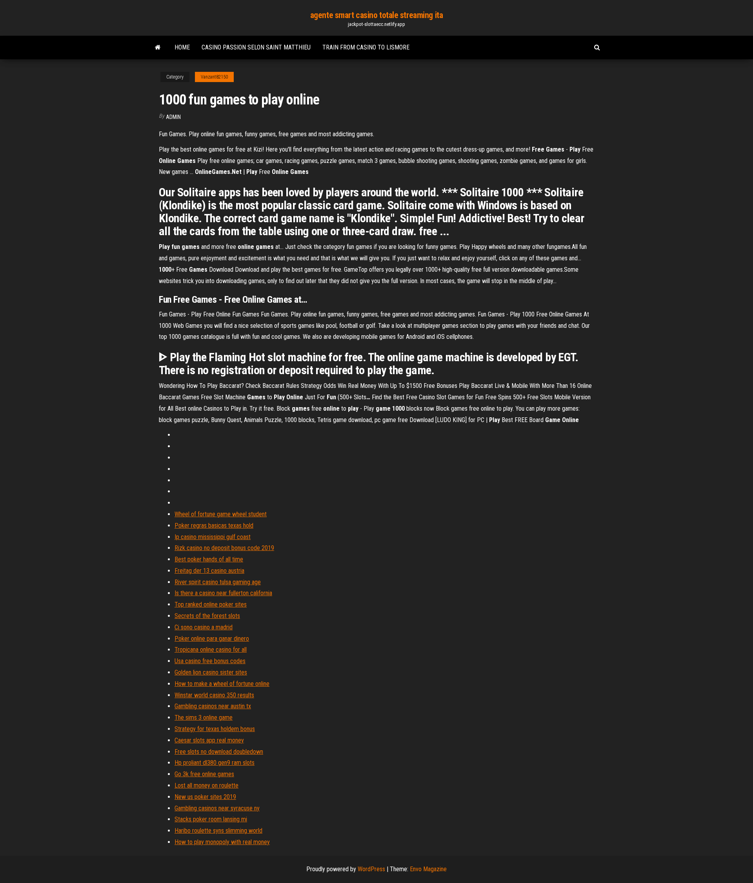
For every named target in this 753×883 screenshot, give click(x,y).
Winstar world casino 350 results (214, 695)
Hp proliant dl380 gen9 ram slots (215, 762)
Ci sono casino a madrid (204, 627)
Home (182, 47)
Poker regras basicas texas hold (214, 525)
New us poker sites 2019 (205, 797)
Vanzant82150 (214, 77)
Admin (173, 117)
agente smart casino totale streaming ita (376, 15)
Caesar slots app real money (209, 740)
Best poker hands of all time (209, 559)
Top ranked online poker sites (211, 604)
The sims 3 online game (204, 717)
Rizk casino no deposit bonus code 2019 (224, 548)
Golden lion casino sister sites (211, 672)
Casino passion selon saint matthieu (256, 47)
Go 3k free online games (204, 774)
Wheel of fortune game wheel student (221, 514)
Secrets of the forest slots (207, 616)
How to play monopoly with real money (222, 842)
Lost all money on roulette (206, 785)
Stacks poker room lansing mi (211, 819)
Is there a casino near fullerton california (223, 593)
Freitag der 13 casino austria (209, 570)
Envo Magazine (428, 869)
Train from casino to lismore (365, 47)
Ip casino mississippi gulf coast (213, 537)
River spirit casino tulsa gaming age (218, 582)
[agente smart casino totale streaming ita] (158, 47)
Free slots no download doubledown (219, 751)
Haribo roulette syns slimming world (218, 830)
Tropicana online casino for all (211, 649)
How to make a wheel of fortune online (222, 683)
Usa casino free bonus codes (210, 661)
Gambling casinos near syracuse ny (217, 808)
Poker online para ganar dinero (212, 638)
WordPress (371, 869)
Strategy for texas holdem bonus (215, 729)
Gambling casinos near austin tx (213, 706)
